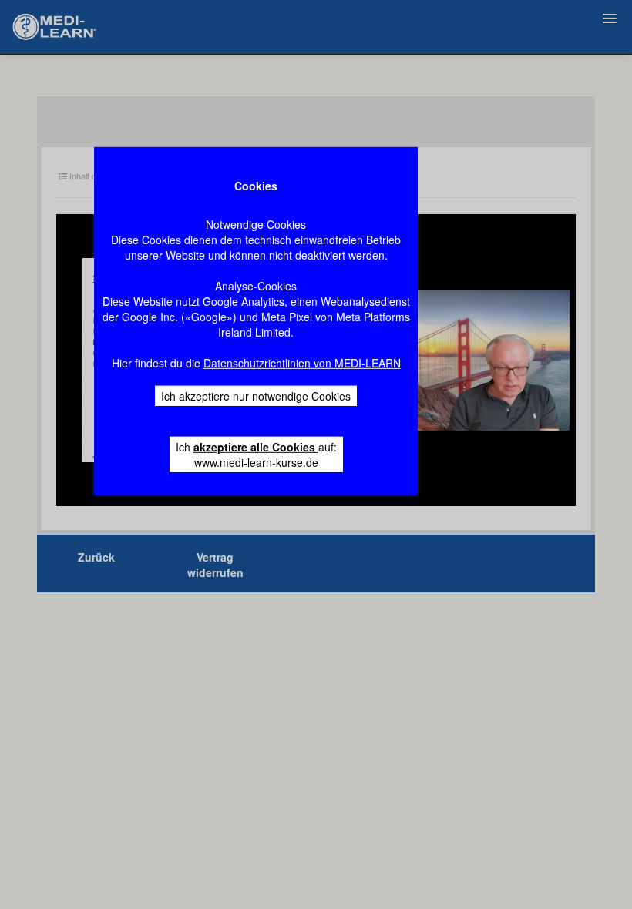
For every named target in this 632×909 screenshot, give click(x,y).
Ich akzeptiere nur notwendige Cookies (256, 396)
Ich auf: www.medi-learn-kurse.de (256, 454)
